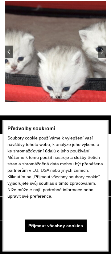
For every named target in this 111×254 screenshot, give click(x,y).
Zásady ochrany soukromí (32, 205)
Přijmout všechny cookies (55, 225)
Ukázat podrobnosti (55, 240)
